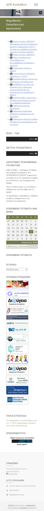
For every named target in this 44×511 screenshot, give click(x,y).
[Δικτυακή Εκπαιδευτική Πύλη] (17, 328)
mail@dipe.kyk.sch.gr (16, 495)
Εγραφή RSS (12, 474)
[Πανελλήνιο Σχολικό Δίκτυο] (17, 322)
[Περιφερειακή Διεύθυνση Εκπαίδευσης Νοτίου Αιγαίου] (17, 316)
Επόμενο (22, 246)
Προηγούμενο (13, 246)
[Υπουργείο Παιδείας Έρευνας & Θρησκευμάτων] (17, 309)
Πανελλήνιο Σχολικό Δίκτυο (16, 469)
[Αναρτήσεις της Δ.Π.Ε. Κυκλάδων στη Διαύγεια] (17, 299)
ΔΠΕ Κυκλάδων (16, 4)
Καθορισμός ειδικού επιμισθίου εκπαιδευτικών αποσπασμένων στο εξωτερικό (24, 122)
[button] (3, 13)
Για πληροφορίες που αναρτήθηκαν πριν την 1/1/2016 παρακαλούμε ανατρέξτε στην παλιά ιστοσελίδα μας (21, 423)
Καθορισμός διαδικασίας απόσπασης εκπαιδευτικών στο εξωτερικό (22, 114)
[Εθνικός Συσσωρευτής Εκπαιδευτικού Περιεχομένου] (17, 335)
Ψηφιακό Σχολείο (12, 471)
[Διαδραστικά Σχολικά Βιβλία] (17, 345)
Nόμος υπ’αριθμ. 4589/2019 (23, 55)
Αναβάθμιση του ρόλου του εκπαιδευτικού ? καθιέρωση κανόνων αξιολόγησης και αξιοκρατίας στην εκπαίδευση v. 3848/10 (22, 89)
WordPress (32, 508)
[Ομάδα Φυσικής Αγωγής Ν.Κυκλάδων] (17, 356)
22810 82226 (14, 490)
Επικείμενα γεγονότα (19, 255)
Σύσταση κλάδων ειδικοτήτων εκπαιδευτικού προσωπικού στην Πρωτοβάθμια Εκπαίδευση (23, 100)
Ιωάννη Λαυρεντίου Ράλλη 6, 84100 (22, 486)
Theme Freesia (13, 508)
